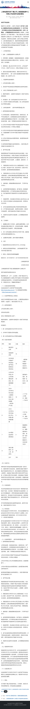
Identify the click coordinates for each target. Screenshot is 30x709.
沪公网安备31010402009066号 (20, 704)
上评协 (9, 16)
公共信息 (13, 16)
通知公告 (22, 16)
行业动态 (17, 16)
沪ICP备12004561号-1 (8, 704)
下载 (5, 691)
